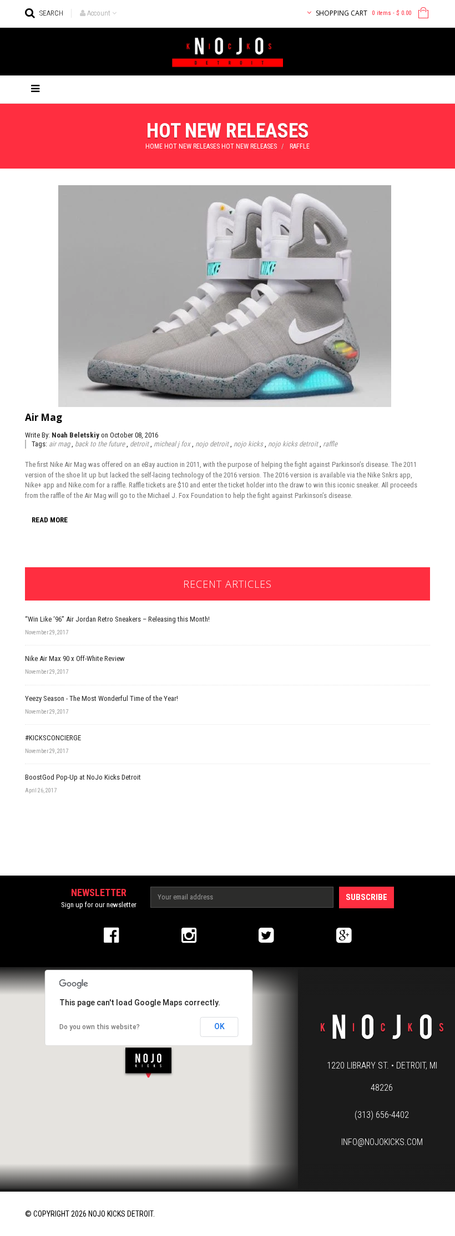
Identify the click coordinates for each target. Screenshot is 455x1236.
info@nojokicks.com (382, 1142)
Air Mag (43, 417)
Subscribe (366, 897)
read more (50, 520)
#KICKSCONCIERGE (53, 738)
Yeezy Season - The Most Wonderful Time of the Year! (101, 698)
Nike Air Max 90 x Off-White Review (75, 658)
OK (219, 1026)
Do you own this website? (99, 1027)
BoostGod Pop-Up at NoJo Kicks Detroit (83, 777)
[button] (148, 1062)
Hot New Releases (192, 146)
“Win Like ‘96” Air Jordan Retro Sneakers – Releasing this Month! (117, 619)
